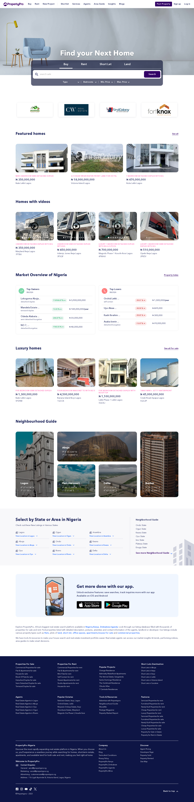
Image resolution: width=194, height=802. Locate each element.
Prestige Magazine (106, 710)
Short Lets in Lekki (148, 677)
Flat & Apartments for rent (68, 671)
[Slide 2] (26, 237)
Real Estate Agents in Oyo (26, 707)
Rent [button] (37, 4)
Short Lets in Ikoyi (148, 674)
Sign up (177, 4)
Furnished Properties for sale (152, 719)
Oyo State (140, 536)
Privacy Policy (104, 758)
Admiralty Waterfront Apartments (112, 674)
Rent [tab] (84, 64)
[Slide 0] (22, 237)
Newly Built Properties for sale (153, 723)
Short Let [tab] (105, 64)
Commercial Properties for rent (70, 668)
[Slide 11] (44, 237)
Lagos (21, 532)
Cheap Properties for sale (151, 726)
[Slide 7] (36, 237)
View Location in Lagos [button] (25, 536)
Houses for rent (64, 686)
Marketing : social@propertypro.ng (35, 771)
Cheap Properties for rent (151, 710)
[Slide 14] (88, 237)
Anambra (97, 532)
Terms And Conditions (107, 755)
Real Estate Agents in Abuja (27, 704)
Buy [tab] (66, 64)
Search (152, 74)
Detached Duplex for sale (26, 680)
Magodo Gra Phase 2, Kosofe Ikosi (71, 713)
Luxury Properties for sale (151, 729)
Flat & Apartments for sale (26, 671)
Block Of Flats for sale (24, 677)
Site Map (144, 762)
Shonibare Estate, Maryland (69, 710)
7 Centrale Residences (108, 689)
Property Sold (145, 755)
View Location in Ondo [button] (62, 545)
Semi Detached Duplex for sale (28, 683)
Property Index (171, 275)
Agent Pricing (145, 749)
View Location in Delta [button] (98, 554)
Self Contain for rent (66, 677)
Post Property (163, 4)
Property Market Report (108, 713)
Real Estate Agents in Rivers (27, 713)
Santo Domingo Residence (110, 680)
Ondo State (141, 525)
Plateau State (142, 544)
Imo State (140, 540)
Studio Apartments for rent (68, 683)
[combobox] (71, 82)
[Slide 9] (40, 237)
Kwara (95, 542)
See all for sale (171, 348)
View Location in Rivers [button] (62, 554)
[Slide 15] (165, 237)
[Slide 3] (28, 237)
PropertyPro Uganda (107, 768)
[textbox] (71, 82)
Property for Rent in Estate (151, 735)
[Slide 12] (47, 237)
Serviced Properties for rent (152, 701)
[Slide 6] (34, 237)
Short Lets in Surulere (149, 683)
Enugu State (141, 548)
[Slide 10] (42, 237)
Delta (95, 551)
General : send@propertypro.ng (33, 768)
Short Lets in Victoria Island (151, 680)
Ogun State (141, 529)
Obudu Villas (104, 686)
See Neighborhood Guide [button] (152, 553)
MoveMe (103, 707)
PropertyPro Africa (106, 771)
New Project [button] (49, 4)
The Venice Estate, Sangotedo (111, 677)
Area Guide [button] (99, 4)
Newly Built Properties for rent (153, 707)
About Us (102, 749)
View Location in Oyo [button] (24, 554)
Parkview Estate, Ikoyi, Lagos (69, 701)
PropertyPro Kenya (106, 762)
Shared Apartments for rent (68, 680)
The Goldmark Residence (109, 683)
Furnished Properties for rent (152, 704)
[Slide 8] (38, 237)
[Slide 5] (32, 237)
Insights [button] (112, 4)
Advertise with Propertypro (110, 701)
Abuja (21, 542)
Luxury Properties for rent (151, 713)
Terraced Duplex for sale (25, 686)
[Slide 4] (30, 237)
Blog (101, 752)
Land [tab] (127, 64)
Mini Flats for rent (64, 674)
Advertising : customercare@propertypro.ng (38, 774)
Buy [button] (29, 4)
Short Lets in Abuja (148, 668)
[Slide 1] (24, 237)
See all (175, 134)
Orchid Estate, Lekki (65, 704)
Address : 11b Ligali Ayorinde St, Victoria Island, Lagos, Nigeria (46, 778)
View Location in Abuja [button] (25, 545)
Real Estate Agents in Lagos (27, 701)
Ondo (58, 542)
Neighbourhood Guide (108, 704)
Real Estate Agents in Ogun (27, 710)
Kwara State (141, 533)
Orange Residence (107, 671)
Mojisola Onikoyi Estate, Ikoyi (69, 707)
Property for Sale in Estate (151, 732)
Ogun (58, 532)
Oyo (21, 551)
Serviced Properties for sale (152, 716)
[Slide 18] (169, 237)
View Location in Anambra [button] (100, 536)
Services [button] (76, 4)
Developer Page (147, 752)
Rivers (58, 551)
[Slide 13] (86, 237)
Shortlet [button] (65, 4)
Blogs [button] (122, 4)
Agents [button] (87, 4)
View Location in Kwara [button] (99, 545)
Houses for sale (22, 674)
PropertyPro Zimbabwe (108, 765)
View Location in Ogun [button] (62, 536)
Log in (187, 4)
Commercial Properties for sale (28, 668)
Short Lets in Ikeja (148, 671)
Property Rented (147, 758)
